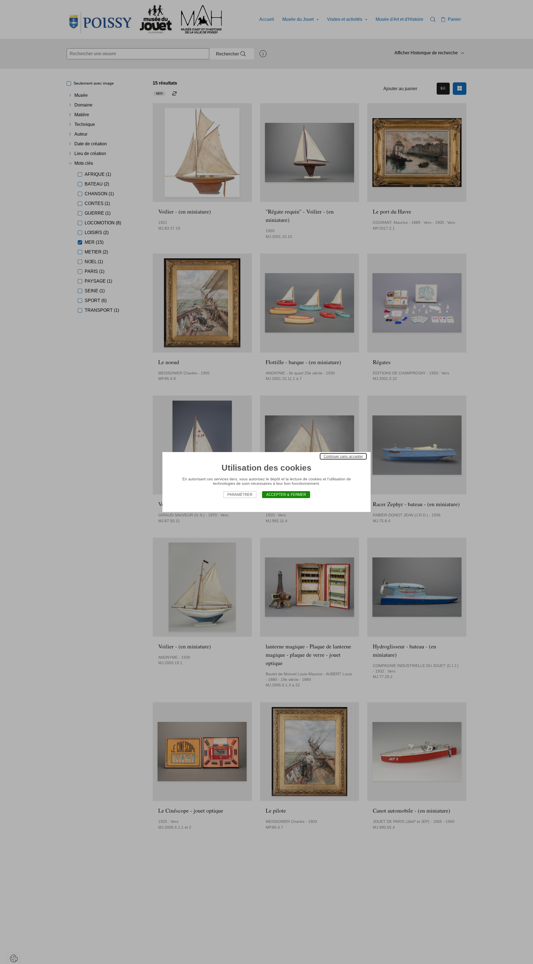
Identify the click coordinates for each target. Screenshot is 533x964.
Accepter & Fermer (286, 495)
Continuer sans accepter (343, 456)
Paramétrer (239, 495)
